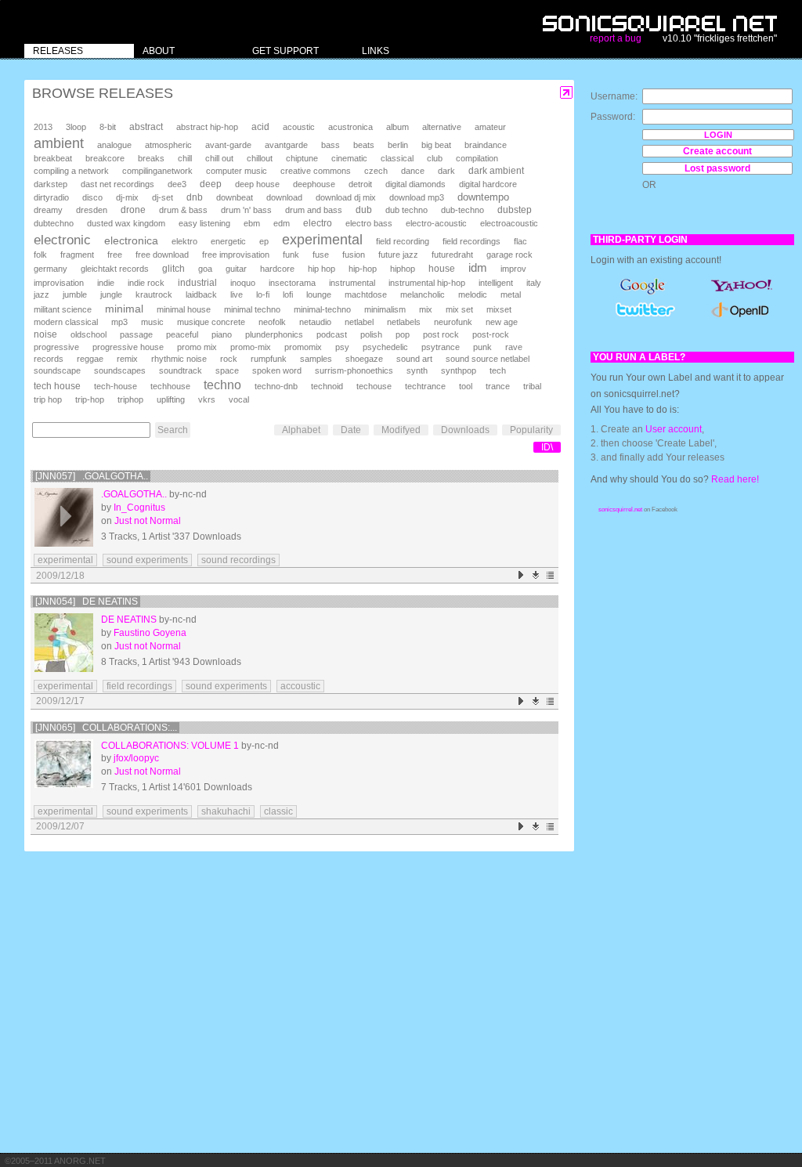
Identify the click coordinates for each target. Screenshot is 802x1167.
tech (498, 370)
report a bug (615, 38)
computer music (236, 170)
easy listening (204, 223)
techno (222, 385)
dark (446, 170)
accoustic (300, 686)
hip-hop (363, 268)
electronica (131, 240)
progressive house (128, 347)
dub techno (406, 210)
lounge (318, 294)
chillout (260, 158)
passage (136, 334)
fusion (353, 254)
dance (412, 170)
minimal (124, 308)
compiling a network (71, 170)
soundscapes (120, 370)
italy (533, 282)
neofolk (272, 322)
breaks (151, 158)
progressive (56, 347)
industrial (197, 282)
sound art (414, 358)
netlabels (404, 322)
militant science (63, 309)
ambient (59, 143)
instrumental (352, 282)
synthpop (458, 370)
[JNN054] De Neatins (86, 601)
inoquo (242, 282)
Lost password (717, 168)
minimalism (385, 309)
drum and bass (313, 210)
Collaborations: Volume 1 (170, 745)
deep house (257, 184)
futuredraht (452, 254)
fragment (77, 254)
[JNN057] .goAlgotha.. (91, 476)
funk (291, 254)
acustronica (350, 127)
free (114, 254)
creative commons (315, 170)
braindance (485, 145)
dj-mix (127, 197)
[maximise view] (566, 92)
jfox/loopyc (136, 758)
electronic (62, 240)
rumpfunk (269, 358)
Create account (717, 151)
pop (403, 334)
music (152, 322)
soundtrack (180, 370)
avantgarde (286, 145)
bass (330, 145)
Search (172, 430)
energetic (228, 241)
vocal (239, 399)
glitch (173, 268)
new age (502, 322)
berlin (398, 145)
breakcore (105, 158)
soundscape (57, 370)
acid (260, 127)
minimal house (184, 309)
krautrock (153, 294)
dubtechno (54, 223)
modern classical (66, 322)
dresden (91, 210)
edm (281, 223)
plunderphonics (274, 334)
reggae (90, 358)
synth (417, 370)
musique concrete (211, 322)
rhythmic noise (179, 358)
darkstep (50, 184)
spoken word (277, 370)
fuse (320, 254)
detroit (360, 184)
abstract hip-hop (207, 127)
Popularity (531, 430)
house (441, 268)
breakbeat (53, 158)
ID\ (547, 447)
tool (465, 386)
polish (371, 334)
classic (278, 811)
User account (673, 429)
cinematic (349, 158)
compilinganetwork (157, 170)
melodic (472, 294)
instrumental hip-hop (426, 282)
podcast (331, 334)
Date (351, 430)
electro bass (368, 223)
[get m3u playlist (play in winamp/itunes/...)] (551, 575)
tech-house (115, 386)
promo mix (197, 347)
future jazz (398, 254)
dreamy (48, 210)
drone (133, 209)
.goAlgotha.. (134, 494)
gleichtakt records (115, 268)
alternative (441, 127)
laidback (201, 294)
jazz (41, 294)
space (227, 370)
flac (520, 241)
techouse (374, 386)
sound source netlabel (487, 358)
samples (316, 358)
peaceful (182, 334)
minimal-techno (322, 309)
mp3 (119, 322)
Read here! (735, 479)
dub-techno (462, 210)
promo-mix (250, 347)
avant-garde (228, 145)
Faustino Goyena (150, 632)
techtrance (425, 386)
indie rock (146, 282)
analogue (114, 145)
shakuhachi (226, 811)
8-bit (107, 127)
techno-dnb (276, 386)
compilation (477, 158)
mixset (498, 309)
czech (376, 170)
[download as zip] (536, 575)
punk (482, 347)
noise (45, 334)
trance (498, 386)
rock (228, 358)
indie (105, 282)
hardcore (277, 268)
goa (205, 268)
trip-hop (89, 399)
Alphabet (301, 430)
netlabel (359, 322)
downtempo (483, 197)
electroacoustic (509, 223)
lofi (288, 294)
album (397, 127)
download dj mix (346, 197)
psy (342, 347)
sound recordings (238, 560)
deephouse (314, 184)
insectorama (292, 282)
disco (92, 197)
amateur (490, 127)
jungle (111, 294)
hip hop (321, 268)
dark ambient (496, 170)
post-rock (490, 334)
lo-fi (262, 294)
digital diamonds (415, 184)
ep (264, 241)
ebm (252, 223)
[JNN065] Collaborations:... (106, 727)
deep (211, 184)
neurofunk (453, 322)
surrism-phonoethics (354, 370)
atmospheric (168, 145)
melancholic (422, 294)
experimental (322, 239)
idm (477, 268)
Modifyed (401, 430)
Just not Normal (147, 520)
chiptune (302, 158)
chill (185, 158)
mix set (459, 309)
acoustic (299, 127)
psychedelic (385, 347)
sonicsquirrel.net (620, 509)
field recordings (471, 241)
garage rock (509, 254)
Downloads (465, 430)
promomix (303, 347)
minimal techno (252, 309)
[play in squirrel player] (63, 517)
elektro (184, 241)
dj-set (162, 197)
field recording (402, 241)
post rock (441, 334)
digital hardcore (488, 184)
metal (510, 294)
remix (127, 358)
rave (513, 347)
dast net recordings (117, 184)
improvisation (59, 282)
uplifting (171, 399)
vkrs (206, 399)
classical (397, 158)
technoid (327, 386)
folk (40, 254)
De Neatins (129, 619)
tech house (57, 386)
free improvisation (235, 254)
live (236, 294)
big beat (436, 145)
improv (513, 268)
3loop (76, 127)
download (284, 197)
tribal (532, 386)
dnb (194, 197)
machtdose (366, 294)
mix (425, 309)
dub (364, 209)
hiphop (402, 268)
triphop (130, 399)
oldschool (88, 334)
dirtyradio (51, 197)
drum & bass (183, 210)
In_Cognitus (139, 507)
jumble (75, 294)
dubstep (514, 210)
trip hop (48, 399)
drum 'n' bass (246, 210)
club (435, 158)
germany (50, 268)
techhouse (170, 386)
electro (317, 223)
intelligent (496, 282)
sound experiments (147, 560)
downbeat (234, 197)
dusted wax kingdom (126, 223)
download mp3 (416, 197)
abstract (146, 126)
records (48, 358)
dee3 (177, 184)
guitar (236, 268)
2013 (43, 127)
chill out (219, 158)
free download (162, 254)
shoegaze (364, 358)
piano (221, 334)
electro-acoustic (436, 223)
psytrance (440, 347)
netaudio (315, 322)
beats (363, 145)
